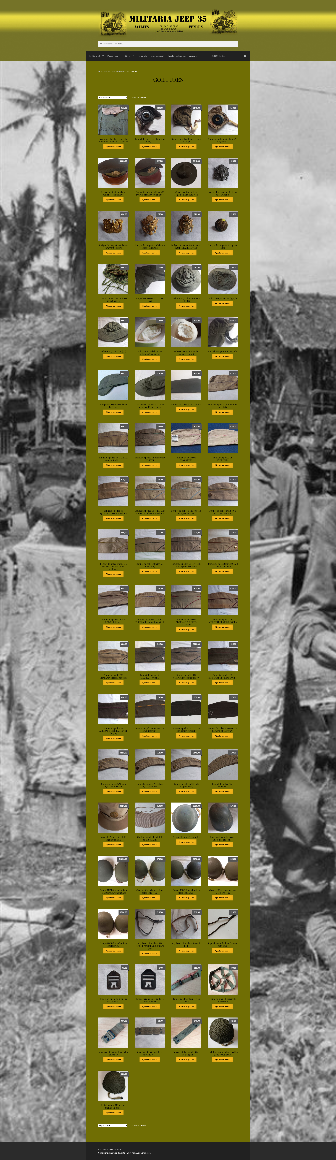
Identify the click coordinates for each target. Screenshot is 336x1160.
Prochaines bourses (177, 56)
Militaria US (94, 56)
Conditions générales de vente (111, 1152)
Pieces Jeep (112, 56)
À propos (193, 56)
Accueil (104, 71)
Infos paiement (157, 56)
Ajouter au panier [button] (113, 146)
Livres (127, 56)
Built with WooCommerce (138, 1152)
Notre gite (142, 56)
